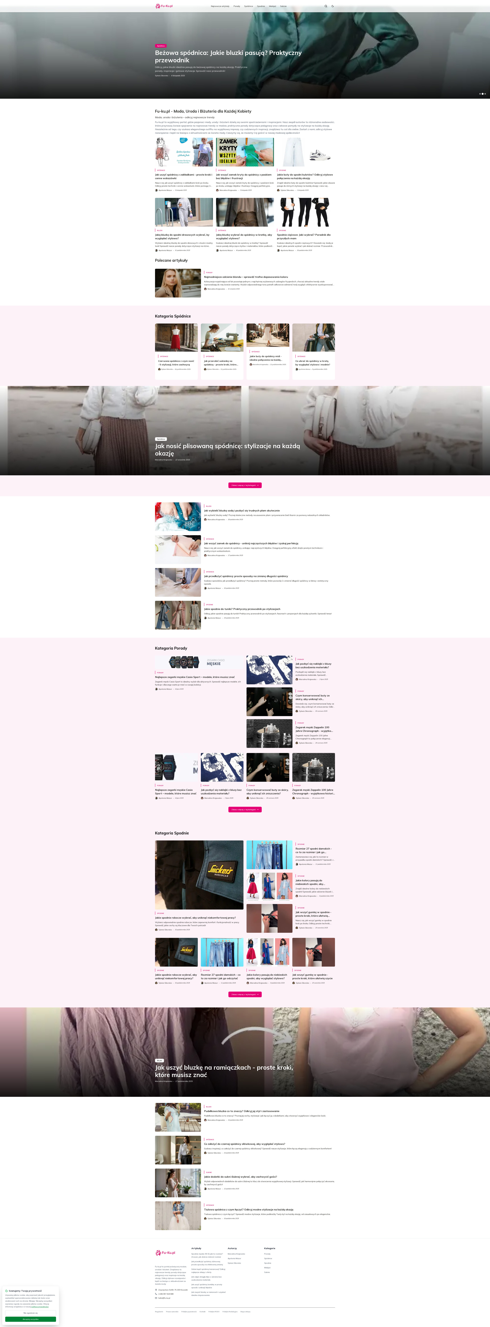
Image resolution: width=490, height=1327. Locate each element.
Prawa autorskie (172, 1312)
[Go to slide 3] (485, 94)
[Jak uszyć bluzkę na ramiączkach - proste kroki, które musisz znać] (245, 1052)
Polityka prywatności (189, 1312)
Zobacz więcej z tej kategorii (243, 485)
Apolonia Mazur (234, 1258)
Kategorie (269, 1248)
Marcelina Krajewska (163, 460)
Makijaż (272, 6)
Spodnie (261, 6)
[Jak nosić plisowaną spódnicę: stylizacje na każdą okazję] (245, 430)
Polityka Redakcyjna (230, 1312)
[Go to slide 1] (480, 94)
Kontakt (202, 1312)
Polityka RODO (214, 1312)
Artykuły (196, 1248)
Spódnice (248, 6)
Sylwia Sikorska (161, 75)
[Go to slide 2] (483, 94)
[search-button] (325, 6)
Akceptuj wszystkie (31, 1319)
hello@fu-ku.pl (164, 1298)
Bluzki (159, 230)
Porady (237, 6)
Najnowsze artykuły (220, 6)
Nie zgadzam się (31, 1313)
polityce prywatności (39, 1307)
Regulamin (159, 1312)
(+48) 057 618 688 (165, 1294)
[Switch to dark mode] (332, 6)
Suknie (283, 6)
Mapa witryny (245, 1312)
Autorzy (232, 1248)
